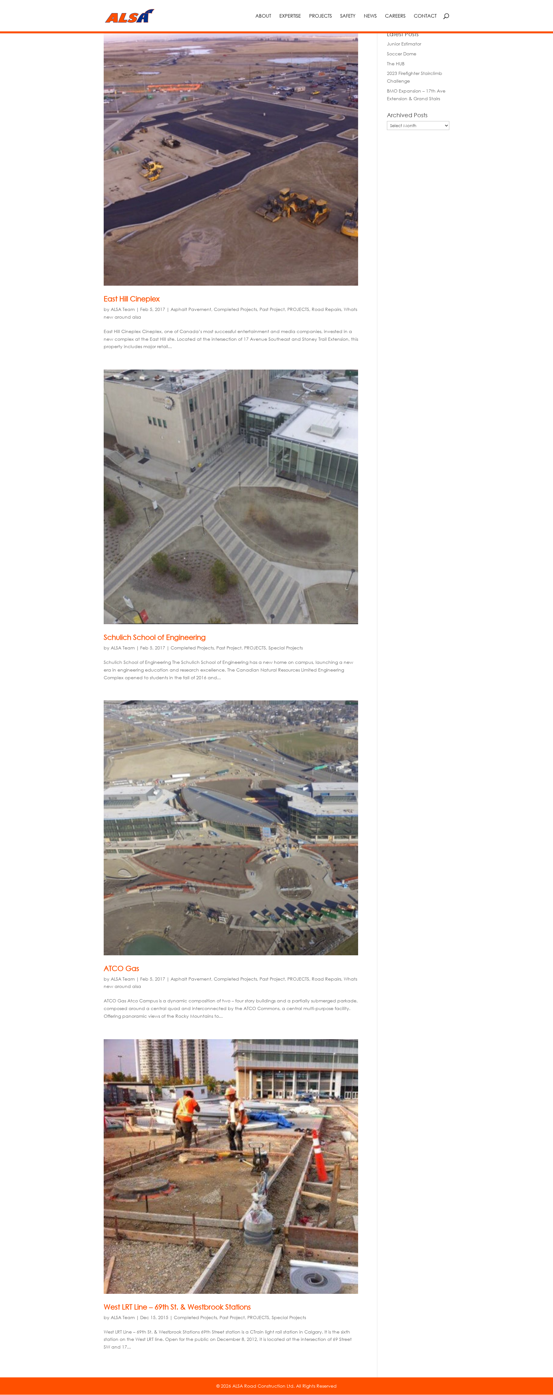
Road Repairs (326, 309)
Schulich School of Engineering (155, 637)
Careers (395, 16)
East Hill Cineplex (132, 298)
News (370, 16)
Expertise (290, 16)
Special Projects (285, 647)
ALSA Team (123, 309)
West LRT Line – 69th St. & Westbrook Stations (177, 1306)
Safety (348, 16)
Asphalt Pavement (191, 309)
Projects (320, 16)
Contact (425, 16)
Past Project (272, 309)
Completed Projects (235, 309)
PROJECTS (298, 309)
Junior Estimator (404, 43)
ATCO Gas (121, 968)
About (263, 16)
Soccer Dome (401, 53)
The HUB (396, 63)
